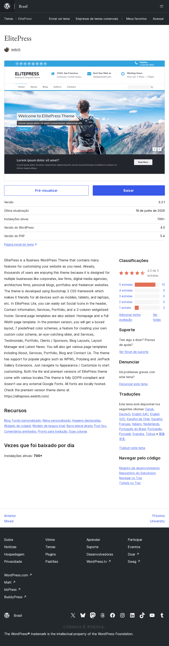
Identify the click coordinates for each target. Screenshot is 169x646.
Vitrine (50, 540)
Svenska (138, 434)
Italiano (137, 424)
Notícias (10, 547)
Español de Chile (138, 419)
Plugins (50, 554)
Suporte (93, 547)
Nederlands (151, 424)
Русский (125, 434)
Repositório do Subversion (137, 473)
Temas (8, 18)
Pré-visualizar (46, 190)
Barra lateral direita (80, 426)
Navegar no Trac (130, 478)
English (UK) (140, 414)
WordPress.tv (99, 561)
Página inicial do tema (19, 244)
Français (124, 424)
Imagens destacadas (86, 420)
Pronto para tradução (52, 431)
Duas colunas (78, 431)
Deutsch (124, 414)
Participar (135, 540)
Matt (10, 582)
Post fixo (100, 426)
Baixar (128, 190)
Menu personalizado (57, 420)
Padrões (51, 561)
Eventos (134, 547)
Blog (7, 420)
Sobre (8, 540)
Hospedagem (14, 554)
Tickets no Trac (130, 483)
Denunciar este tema (133, 384)
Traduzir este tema (132, 448)
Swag (134, 561)
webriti (15, 49)
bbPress (12, 589)
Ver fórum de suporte (133, 352)
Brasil (18, 615)
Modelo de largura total (49, 426)
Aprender (93, 540)
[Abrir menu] (162, 6)
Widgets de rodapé (17, 426)
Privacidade (13, 561)
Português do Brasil (132, 429)
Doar (133, 554)
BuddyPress (15, 597)
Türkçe (150, 434)
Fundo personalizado (26, 420)
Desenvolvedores (100, 554)
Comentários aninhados (20, 431)
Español (156, 419)
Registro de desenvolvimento (139, 468)
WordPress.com (18, 575)
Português (155, 429)
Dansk (149, 409)
